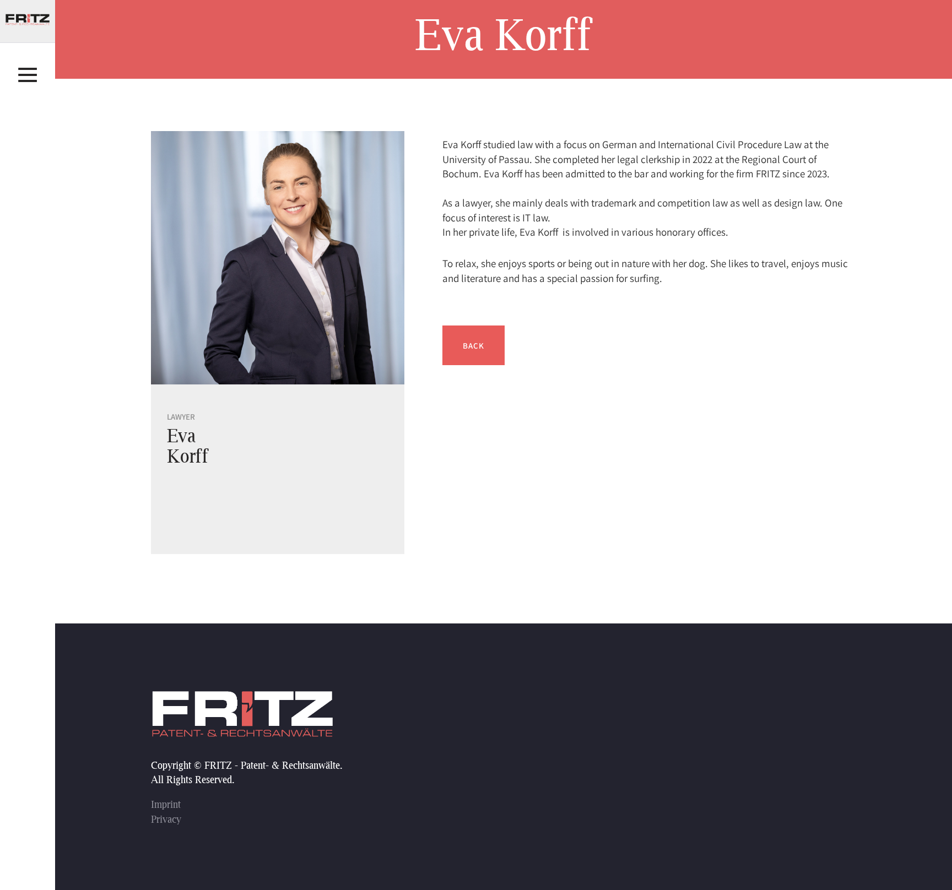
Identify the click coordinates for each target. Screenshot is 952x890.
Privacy (166, 819)
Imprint (166, 804)
